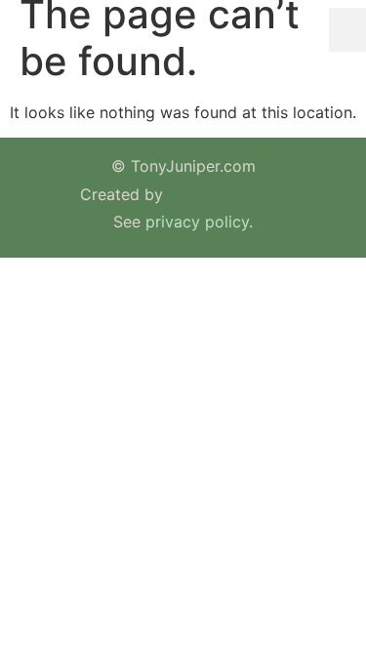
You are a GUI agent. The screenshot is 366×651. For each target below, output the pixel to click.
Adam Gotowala (227, 194)
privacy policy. (199, 221)
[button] (347, 30)
